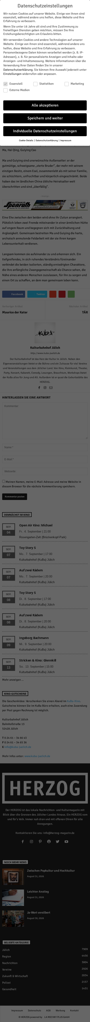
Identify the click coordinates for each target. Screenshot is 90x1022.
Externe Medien (19, 90)
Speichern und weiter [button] (45, 118)
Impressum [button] (65, 140)
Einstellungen (12, 74)
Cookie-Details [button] (26, 140)
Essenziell (15, 84)
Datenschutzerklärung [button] (47, 140)
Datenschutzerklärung (18, 70)
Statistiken (46, 84)
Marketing (77, 84)
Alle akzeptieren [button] (45, 105)
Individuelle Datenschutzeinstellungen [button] (45, 131)
